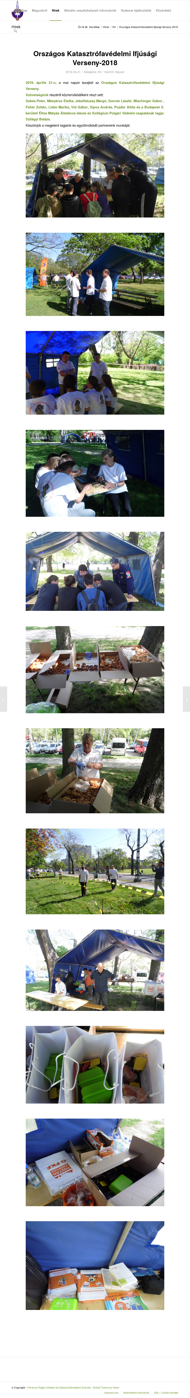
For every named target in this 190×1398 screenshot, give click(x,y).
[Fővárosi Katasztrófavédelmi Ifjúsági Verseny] (3, 699)
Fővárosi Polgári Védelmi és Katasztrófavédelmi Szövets (59, 1387)
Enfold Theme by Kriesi (106, 1387)
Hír (99, 72)
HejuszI (119, 72)
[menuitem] (21, 10)
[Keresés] (15, 31)
